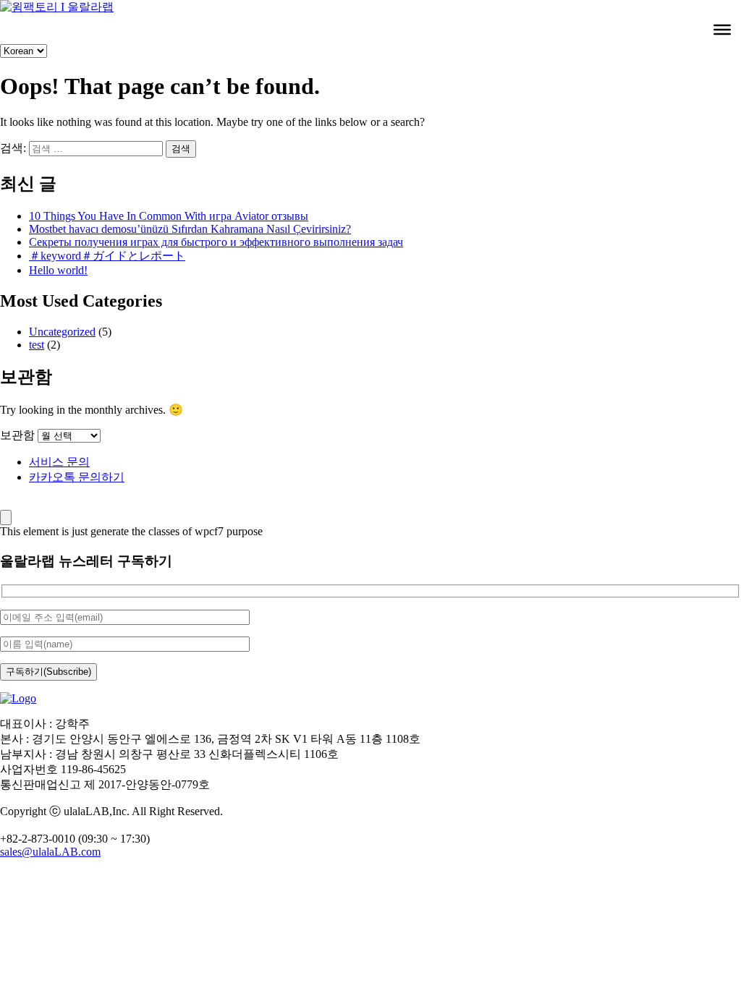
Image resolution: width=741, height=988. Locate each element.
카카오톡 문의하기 (76, 477)
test (36, 344)
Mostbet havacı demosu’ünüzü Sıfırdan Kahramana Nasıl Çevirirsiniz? (190, 229)
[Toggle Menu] (722, 30)
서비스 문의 (59, 462)
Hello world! (58, 270)
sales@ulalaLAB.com (50, 852)
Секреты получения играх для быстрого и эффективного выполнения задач (216, 242)
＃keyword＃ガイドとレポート (107, 256)
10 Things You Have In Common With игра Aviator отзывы (168, 216)
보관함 (17, 435)
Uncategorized (62, 331)
